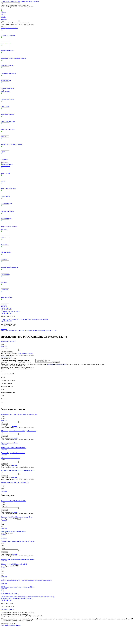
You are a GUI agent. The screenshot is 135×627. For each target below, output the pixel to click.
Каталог (3, 1)
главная (3, 330)
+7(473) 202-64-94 (6, 308)
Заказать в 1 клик (6, 357)
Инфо (30, 1)
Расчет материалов (17, 1)
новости (7, 598)
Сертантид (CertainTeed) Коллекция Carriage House (16, 517)
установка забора (49, 597)
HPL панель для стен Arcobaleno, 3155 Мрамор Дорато (18, 470)
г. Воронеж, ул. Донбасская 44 (10, 311)
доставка (13, 598)
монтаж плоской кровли (35, 597)
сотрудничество (21, 598)
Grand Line (4, 346)
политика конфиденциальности (11, 625)
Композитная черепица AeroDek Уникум (13, 531)
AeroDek (3, 534)
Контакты (36, 1)
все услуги (14, 597)
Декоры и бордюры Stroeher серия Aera (13, 453)
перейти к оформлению (25, 353)
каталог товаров (12, 330)
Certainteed (4, 520)
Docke (3, 567)
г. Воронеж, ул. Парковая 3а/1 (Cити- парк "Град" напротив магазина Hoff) (24, 319)
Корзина (25, 1)
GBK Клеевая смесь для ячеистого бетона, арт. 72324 (17, 587)
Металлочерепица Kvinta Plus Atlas (11, 482)
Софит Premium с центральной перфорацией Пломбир (18, 541)
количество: (4, 348)
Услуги (8, 1)
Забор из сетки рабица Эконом (10, 458)
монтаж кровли (23, 597)
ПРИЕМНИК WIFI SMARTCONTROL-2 (13, 448)
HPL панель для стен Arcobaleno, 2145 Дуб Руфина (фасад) (19, 431)
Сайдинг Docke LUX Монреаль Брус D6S (14, 564)
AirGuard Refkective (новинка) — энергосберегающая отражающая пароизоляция (26, 580)
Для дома (22, 330)
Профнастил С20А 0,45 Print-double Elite (13, 501)
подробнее (4, 444)
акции (3, 598)
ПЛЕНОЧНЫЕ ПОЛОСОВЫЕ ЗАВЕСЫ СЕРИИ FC (17, 559)
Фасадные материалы (33, 330)
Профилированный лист (49, 330)
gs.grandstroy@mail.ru (7, 609)
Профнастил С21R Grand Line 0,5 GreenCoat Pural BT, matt (19, 414)
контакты (4, 306)
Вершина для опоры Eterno (9, 443)
